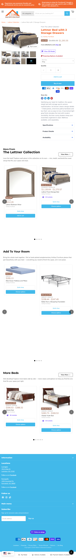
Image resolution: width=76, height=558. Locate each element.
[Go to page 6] (42, 439)
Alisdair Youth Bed (47, 416)
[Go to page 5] (41, 239)
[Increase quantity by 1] (58, 70)
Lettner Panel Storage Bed (50, 192)
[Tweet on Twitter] (45, 98)
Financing (23, 545)
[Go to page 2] (36, 239)
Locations (16, 545)
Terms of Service (43, 545)
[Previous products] (4, 201)
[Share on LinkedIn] (48, 98)
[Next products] (71, 201)
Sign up (31, 518)
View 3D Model (49, 51)
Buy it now (58, 83)
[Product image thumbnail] (6, 54)
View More (64, 154)
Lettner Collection (13, 22)
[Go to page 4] (39, 239)
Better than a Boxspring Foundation (53, 302)
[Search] (67, 13)
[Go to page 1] (34, 239)
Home (3, 22)
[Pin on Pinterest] (51, 98)
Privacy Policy (32, 545)
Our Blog (60, 545)
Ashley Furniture (48, 37)
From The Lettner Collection (50, 27)
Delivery (52, 545)
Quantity (43, 66)
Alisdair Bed (10, 410)
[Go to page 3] (37, 439)
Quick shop (20, 211)
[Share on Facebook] (42, 98)
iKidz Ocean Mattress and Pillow (16, 281)
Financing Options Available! (52, 56)
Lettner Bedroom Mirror (13, 205)
